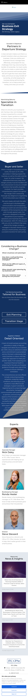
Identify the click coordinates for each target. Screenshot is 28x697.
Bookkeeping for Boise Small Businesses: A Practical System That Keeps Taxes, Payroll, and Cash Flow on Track (14, 613)
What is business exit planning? (13, 253)
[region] (14, 685)
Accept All (14, 686)
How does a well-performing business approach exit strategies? (12, 258)
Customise (14, 690)
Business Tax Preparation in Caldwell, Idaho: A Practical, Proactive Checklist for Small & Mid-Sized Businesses (14, 643)
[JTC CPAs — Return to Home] (14, 7)
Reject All (14, 694)
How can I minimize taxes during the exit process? (11, 275)
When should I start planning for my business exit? (14, 270)
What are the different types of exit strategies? (13, 264)
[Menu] (2, 2)
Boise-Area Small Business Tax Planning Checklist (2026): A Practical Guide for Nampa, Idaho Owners (14, 582)
